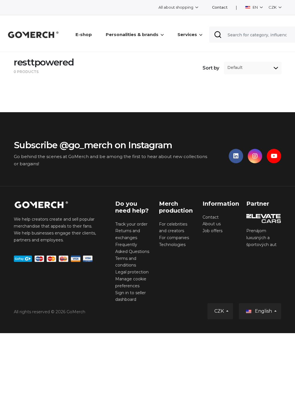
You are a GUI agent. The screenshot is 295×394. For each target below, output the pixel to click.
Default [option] (235, 67)
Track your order (131, 224)
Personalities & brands (132, 34)
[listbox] (252, 68)
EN (255, 7)
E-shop (83, 34)
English (263, 311)
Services (187, 34)
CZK (272, 7)
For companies (174, 237)
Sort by (211, 68)
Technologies (172, 244)
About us (212, 223)
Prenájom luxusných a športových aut (261, 237)
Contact (220, 7)
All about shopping (176, 7)
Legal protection (132, 272)
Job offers (212, 230)
